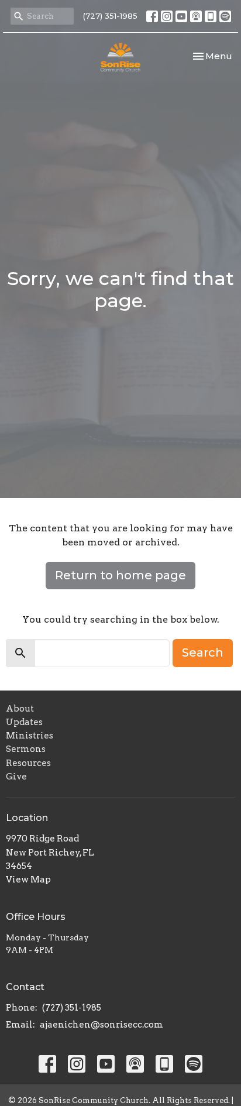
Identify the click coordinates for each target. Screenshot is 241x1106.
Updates (24, 722)
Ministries (29, 735)
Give (16, 776)
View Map (28, 879)
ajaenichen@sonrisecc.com (101, 1024)
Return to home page (120, 575)
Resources (28, 763)
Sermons (26, 749)
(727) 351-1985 (110, 15)
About (20, 708)
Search (202, 652)
